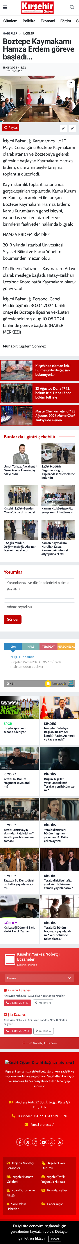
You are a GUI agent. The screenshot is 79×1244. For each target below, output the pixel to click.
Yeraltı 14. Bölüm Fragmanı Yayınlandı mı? (17, 782)
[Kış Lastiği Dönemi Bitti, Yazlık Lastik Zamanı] (19, 906)
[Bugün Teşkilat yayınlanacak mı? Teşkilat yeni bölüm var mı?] (59, 758)
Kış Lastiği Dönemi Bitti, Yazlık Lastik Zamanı (19, 929)
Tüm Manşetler (57, 1190)
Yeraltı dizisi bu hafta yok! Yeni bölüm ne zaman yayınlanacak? (58, 884)
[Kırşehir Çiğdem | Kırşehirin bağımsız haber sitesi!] (37, 7)
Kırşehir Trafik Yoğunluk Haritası (53, 1179)
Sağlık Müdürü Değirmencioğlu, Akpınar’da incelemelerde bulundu (58, 471)
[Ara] (72, 8)
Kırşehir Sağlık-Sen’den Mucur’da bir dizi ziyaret (19, 510)
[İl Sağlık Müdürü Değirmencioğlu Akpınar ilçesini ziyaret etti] (21, 529)
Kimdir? (50, 724)
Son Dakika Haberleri (17, 1206)
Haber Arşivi (55, 1204)
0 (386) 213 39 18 (19, 1030)
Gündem (10, 21)
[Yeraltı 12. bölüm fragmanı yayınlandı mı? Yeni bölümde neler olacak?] (59, 906)
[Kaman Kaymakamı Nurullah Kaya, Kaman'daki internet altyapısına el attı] (58, 529)
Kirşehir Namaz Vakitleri (20, 1179)
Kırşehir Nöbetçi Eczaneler (20, 1165)
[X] (27, 1142)
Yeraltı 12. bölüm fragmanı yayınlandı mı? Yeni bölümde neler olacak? (57, 933)
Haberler (10, 33)
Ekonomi (48, 21)
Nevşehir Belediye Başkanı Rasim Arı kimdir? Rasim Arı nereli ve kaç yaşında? (59, 733)
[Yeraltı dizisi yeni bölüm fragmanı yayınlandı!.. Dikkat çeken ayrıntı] (59, 809)
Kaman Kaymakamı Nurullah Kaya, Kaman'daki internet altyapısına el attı (54, 548)
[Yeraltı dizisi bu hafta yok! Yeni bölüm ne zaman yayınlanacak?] (59, 859)
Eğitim (65, 21)
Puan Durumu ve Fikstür (21, 1192)
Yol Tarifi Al (44, 1002)
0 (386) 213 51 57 (19, 1002)
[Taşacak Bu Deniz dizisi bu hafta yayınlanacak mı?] (19, 859)
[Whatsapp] (51, 1142)
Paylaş (13, 128)
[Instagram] (35, 1142)
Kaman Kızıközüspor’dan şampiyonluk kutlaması (57, 510)
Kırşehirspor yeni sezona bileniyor (15, 730)
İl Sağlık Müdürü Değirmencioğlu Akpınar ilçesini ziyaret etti (20, 546)
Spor (8, 724)
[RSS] (59, 1142)
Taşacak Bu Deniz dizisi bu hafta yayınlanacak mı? (19, 884)
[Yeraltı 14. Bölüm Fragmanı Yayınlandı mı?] (19, 758)
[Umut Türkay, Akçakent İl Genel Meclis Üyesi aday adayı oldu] (21, 453)
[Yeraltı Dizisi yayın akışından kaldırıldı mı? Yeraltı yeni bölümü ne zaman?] (19, 809)
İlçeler (28, 33)
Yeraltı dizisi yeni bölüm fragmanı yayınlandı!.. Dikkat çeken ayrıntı (57, 835)
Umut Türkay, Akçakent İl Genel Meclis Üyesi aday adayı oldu (20, 470)
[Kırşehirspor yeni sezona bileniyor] (19, 707)
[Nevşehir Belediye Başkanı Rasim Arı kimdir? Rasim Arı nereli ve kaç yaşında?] (59, 707)
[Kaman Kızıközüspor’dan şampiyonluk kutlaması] (58, 495)
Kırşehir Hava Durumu (53, 1165)
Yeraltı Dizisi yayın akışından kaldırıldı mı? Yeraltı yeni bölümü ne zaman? (19, 835)
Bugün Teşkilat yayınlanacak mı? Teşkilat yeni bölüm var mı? (59, 784)
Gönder (12, 619)
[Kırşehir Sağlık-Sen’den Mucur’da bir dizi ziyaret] (21, 495)
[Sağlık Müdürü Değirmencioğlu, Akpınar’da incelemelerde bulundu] (58, 453)
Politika (29, 21)
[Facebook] (19, 1142)
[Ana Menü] (5, 7)
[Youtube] (43, 1142)
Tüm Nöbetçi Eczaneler (41, 1043)
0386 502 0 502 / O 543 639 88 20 (42, 1116)
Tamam (55, 1238)
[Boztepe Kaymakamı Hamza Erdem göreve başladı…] (39, 99)
